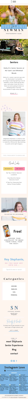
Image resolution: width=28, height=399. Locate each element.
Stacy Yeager (13, 397)
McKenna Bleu (22, 397)
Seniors (14, 62)
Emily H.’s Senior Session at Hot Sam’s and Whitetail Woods (14, 70)
